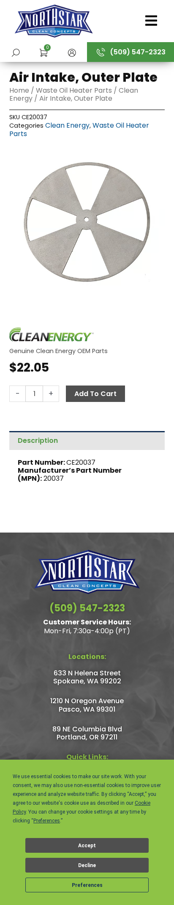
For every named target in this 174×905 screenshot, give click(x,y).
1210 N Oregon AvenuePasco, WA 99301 (87, 705)
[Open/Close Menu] (148, 20)
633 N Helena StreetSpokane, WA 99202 (87, 677)
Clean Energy (67, 125)
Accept (87, 846)
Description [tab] (38, 440)
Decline (87, 865)
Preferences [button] (46, 821)
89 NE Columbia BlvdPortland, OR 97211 (87, 733)
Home (19, 90)
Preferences (87, 885)
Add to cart (95, 394)
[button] (72, 52)
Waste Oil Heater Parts (74, 90)
